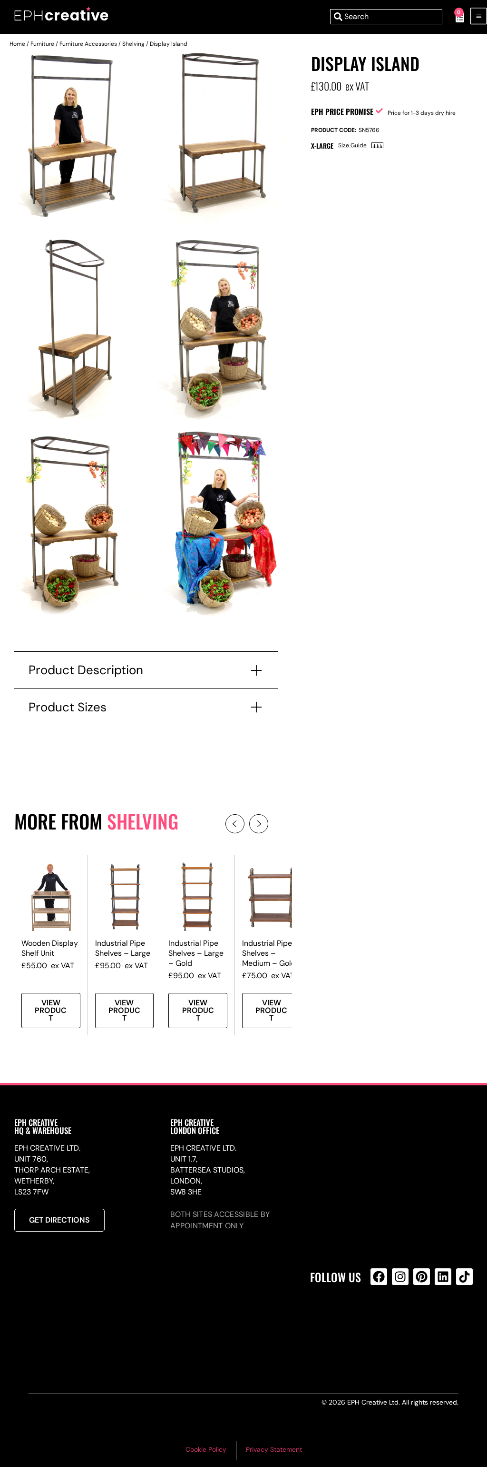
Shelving (133, 44)
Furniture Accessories (88, 44)
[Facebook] (378, 1276)
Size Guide (352, 145)
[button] (234, 823)
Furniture (42, 44)
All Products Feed (381, 1317)
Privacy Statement (274, 1449)
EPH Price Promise (342, 111)
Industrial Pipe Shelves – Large (122, 948)
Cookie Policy (205, 1449)
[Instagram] (400, 1276)
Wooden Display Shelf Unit (49, 948)
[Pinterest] (421, 1276)
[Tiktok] (464, 1276)
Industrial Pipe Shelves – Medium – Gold (269, 953)
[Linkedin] (443, 1276)
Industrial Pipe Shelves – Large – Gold (196, 953)
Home (17, 44)
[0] (455, 16)
